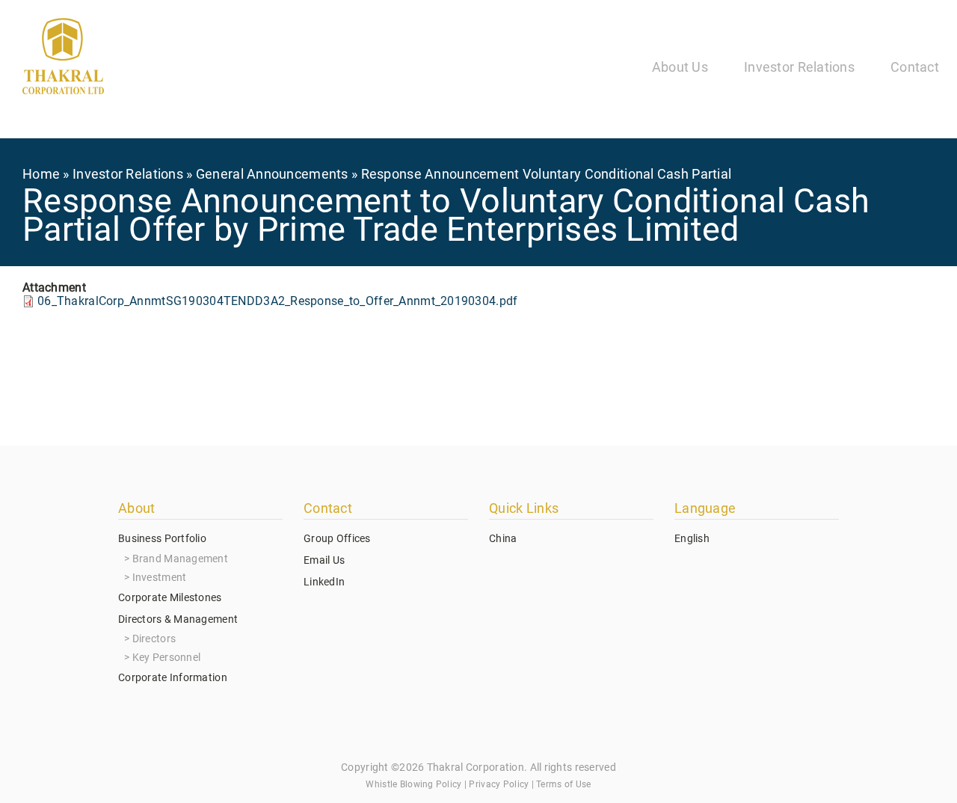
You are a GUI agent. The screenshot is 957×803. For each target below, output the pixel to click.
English (692, 538)
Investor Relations (799, 67)
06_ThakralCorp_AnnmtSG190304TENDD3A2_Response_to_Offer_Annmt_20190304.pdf (277, 301)
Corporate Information (172, 677)
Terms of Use (563, 784)
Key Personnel (166, 657)
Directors (154, 638)
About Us (680, 67)
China (503, 538)
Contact (914, 67)
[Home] (63, 59)
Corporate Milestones (170, 597)
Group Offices (337, 538)
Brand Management (180, 558)
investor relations (128, 174)
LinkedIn (324, 582)
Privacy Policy (499, 784)
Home (41, 174)
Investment (159, 577)
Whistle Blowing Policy (413, 784)
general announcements (272, 174)
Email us (324, 560)
